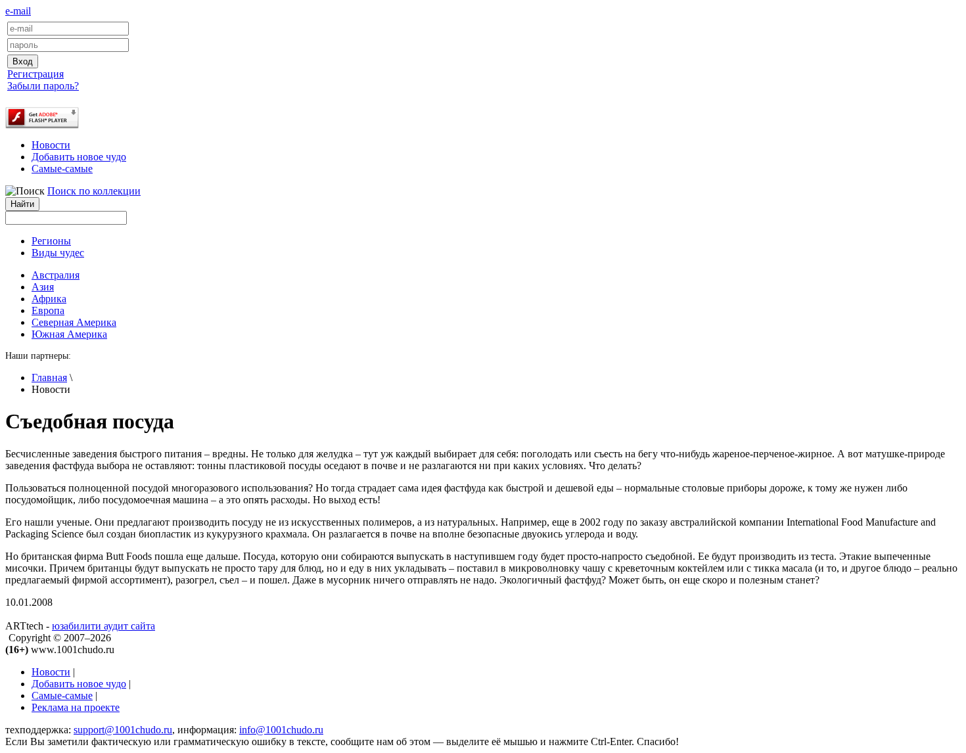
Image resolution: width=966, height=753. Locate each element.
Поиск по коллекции (94, 190)
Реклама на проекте (76, 707)
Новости (51, 144)
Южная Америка (69, 334)
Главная (49, 377)
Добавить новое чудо (79, 156)
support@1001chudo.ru (123, 729)
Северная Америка (74, 322)
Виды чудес (58, 252)
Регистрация (35, 74)
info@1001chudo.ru (281, 729)
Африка (49, 298)
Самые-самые (62, 168)
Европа (48, 310)
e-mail (18, 10)
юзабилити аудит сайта (103, 625)
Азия (43, 286)
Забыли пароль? (43, 85)
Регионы (51, 240)
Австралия (56, 275)
